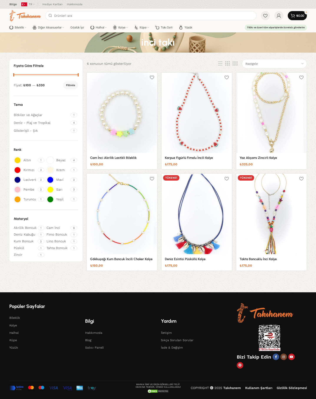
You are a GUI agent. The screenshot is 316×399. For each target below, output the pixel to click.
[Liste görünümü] (220, 64)
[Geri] (135, 42)
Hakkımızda (93, 332)
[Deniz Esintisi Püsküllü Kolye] (197, 214)
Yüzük (13, 347)
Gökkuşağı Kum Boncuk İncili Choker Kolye (121, 259)
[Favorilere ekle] (151, 77)
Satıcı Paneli (94, 347)
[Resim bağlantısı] (265, 312)
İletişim (166, 332)
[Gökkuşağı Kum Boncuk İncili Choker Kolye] (122, 214)
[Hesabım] (279, 15)
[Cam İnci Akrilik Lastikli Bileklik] (122, 113)
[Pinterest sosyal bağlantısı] (240, 365)
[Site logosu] (25, 15)
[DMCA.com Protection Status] (158, 391)
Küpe (13, 340)
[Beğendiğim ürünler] (265, 15)
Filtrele (70, 85)
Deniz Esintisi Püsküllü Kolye (185, 259)
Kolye (13, 325)
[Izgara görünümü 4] (235, 64)
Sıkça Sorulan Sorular (177, 340)
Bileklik (14, 317)
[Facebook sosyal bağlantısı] (276, 357)
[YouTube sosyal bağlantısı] (291, 357)
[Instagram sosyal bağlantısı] (283, 357)
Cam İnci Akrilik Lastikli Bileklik (113, 158)
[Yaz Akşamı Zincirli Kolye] (271, 113)
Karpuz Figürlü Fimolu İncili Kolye (189, 158)
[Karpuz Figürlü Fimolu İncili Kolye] (197, 113)
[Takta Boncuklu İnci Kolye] (271, 214)
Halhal (14, 332)
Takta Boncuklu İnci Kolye (258, 259)
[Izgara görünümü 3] (227, 64)
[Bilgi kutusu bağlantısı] (13, 4)
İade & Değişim (172, 347)
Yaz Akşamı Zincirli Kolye (258, 158)
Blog (88, 340)
